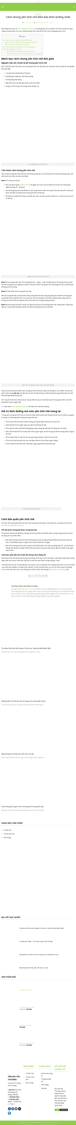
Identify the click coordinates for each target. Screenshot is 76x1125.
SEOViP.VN (54, 1122)
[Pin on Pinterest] (43, 576)
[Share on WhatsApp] (29, 576)
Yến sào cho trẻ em (25, 990)
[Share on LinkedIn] (46, 576)
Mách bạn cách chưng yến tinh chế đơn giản (17, 40)
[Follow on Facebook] (9, 1108)
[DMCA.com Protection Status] (61, 1110)
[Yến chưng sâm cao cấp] (9, 1008)
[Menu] (2, 7)
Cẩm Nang (38, 14)
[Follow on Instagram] (12, 1108)
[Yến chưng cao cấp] (9, 1026)
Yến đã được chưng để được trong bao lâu (20, 51)
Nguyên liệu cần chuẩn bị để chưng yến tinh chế (21, 42)
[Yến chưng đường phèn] (9, 1044)
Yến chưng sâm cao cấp (26, 1007)
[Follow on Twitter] (16, 1108)
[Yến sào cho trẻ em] (9, 991)
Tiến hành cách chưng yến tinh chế (16, 44)
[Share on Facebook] (32, 576)
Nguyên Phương (27, 589)
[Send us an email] (19, 1108)
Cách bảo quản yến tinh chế (11, 49)
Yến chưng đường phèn (26, 1043)
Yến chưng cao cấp (25, 1025)
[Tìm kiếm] (74, 7)
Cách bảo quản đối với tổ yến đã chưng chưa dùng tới (24, 54)
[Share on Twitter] (36, 576)
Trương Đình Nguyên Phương (44, 22)
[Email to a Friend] (39, 576)
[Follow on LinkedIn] (9, 1113)
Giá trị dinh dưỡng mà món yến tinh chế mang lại (18, 47)
